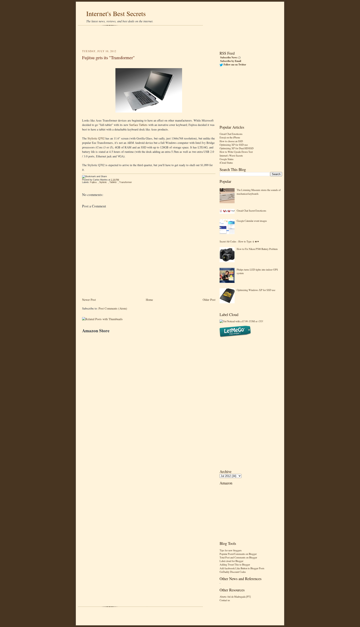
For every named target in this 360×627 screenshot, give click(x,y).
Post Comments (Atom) (113, 308)
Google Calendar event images (252, 220)
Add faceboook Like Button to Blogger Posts (242, 568)
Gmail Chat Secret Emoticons (251, 210)
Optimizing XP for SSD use (234, 144)
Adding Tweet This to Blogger (235, 564)
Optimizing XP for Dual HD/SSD (237, 148)
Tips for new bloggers (231, 550)
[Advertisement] (180, 37)
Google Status (227, 159)
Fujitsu (93, 182)
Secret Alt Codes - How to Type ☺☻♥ (239, 241)
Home (149, 300)
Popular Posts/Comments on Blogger (238, 554)
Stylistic (103, 182)
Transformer (125, 182)
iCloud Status (226, 162)
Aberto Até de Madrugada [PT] (235, 596)
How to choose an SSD (231, 141)
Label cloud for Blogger (231, 561)
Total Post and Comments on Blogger (238, 557)
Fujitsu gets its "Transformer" (108, 57)
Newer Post (89, 300)
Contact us (225, 600)
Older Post (209, 300)
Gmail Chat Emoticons (231, 133)
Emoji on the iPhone (230, 137)
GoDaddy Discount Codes (233, 571)
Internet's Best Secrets (116, 13)
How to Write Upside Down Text (236, 151)
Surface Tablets (138, 125)
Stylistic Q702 (96, 138)
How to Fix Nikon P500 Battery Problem (257, 249)
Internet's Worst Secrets (231, 155)
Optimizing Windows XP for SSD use (256, 290)
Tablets (113, 182)
